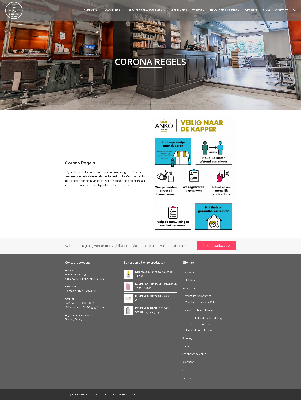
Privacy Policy (73, 319)
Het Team (190, 280)
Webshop (188, 362)
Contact (187, 378)
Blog (185, 370)
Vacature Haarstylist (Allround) (203, 302)
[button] (294, 10)
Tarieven (187, 346)
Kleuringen (189, 338)
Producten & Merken (195, 354)
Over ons (188, 272)
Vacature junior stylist (198, 296)
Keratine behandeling (198, 324)
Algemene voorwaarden (80, 315)
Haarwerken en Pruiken (199, 330)
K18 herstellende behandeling (203, 318)
